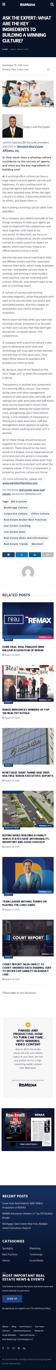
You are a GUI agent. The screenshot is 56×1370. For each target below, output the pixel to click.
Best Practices (20, 49)
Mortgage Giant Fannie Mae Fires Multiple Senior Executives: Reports (27, 774)
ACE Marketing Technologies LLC (17, 1339)
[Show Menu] (3, 4)
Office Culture (40, 514)
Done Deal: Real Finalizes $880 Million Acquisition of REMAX (23, 649)
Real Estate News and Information (26, 538)
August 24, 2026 (11, 655)
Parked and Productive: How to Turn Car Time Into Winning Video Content (28, 1037)
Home (5, 49)
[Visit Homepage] (28, 5)
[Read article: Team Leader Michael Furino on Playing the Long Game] (28, 875)
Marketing (35, 1248)
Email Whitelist (9, 1335)
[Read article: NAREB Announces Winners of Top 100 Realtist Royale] (28, 683)
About (5, 1327)
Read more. (30, 1068)
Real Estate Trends (16, 544)
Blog (14, 1327)
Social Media (36, 1261)
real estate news (14, 532)
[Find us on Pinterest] (19, 1348)
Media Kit (39, 1331)
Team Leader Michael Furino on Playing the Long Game (24, 903)
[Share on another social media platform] (48, 554)
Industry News (12, 827)
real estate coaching (17, 526)
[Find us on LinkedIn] (24, 1348)
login (13, 993)
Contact (6, 1331)
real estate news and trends (23, 492)
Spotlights (7, 1248)
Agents (8, 639)
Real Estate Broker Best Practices (25, 520)
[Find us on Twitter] (8, 1348)
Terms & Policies (27, 1335)
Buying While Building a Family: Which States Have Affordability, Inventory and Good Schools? (25, 838)
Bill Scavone (19, 502)
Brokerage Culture (16, 508)
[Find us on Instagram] (13, 1348)
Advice (6, 1261)
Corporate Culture (16, 514)
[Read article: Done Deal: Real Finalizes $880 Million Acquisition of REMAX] (28, 620)
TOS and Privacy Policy (40, 1308)
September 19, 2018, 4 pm (15, 65)
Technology (36, 1255)
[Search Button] (52, 4)
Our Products (26, 1327)
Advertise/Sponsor (22, 1331)
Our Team (39, 1327)
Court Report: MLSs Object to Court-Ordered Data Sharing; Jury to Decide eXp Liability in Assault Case (26, 969)
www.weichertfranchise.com (19, 483)
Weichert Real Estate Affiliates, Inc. (22, 149)
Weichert (37, 544)
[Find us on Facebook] (3, 1348)
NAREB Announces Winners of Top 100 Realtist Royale (25, 712)
